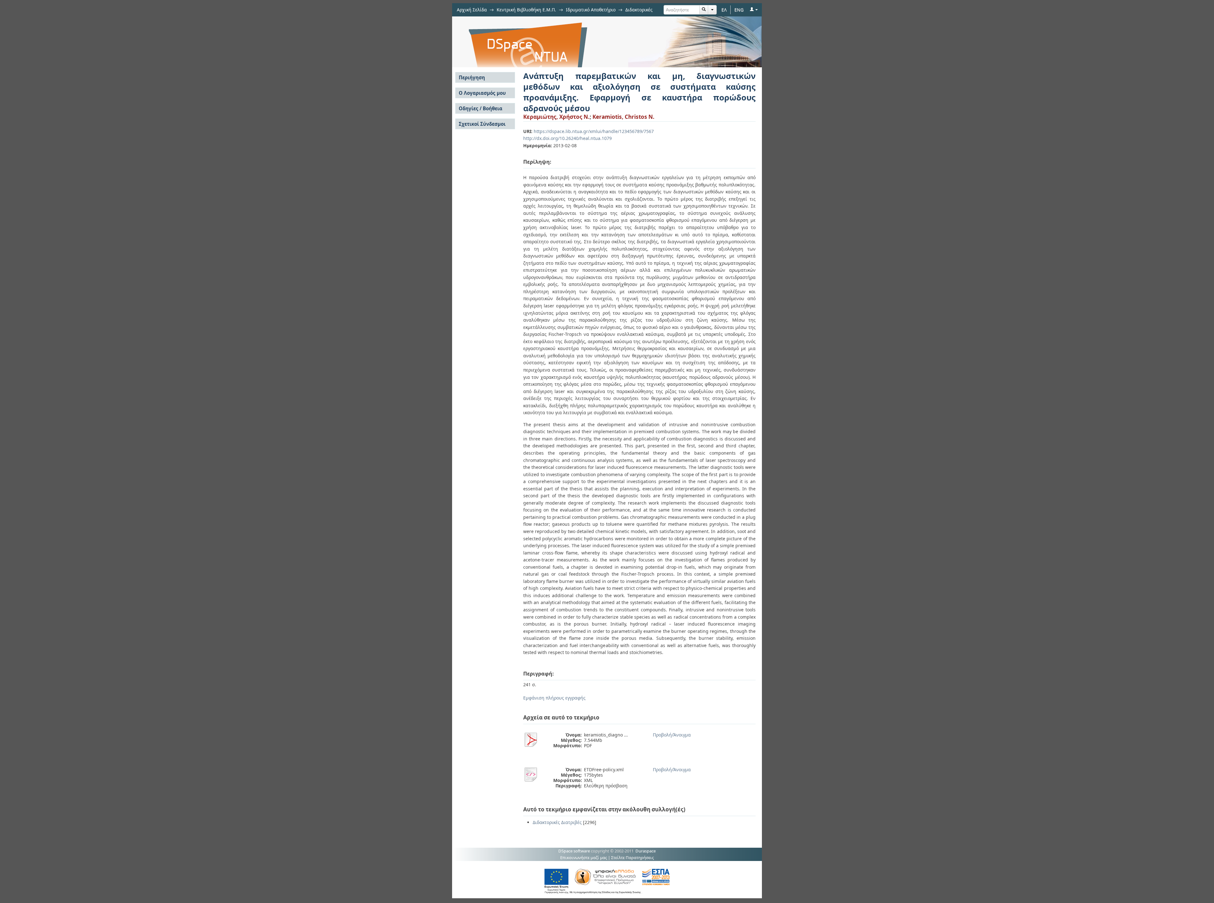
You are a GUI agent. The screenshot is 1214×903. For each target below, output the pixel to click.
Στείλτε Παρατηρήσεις (632, 857)
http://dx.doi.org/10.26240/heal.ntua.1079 (567, 138)
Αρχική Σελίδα (472, 10)
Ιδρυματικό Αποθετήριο (591, 10)
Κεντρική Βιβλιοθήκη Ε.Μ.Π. (526, 10)
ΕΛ (724, 10)
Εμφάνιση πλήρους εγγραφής (554, 698)
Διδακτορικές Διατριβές (557, 822)
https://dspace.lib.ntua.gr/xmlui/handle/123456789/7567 (594, 131)
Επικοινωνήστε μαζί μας (583, 857)
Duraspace (645, 851)
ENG (739, 10)
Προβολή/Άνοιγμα (672, 735)
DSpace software (574, 851)
